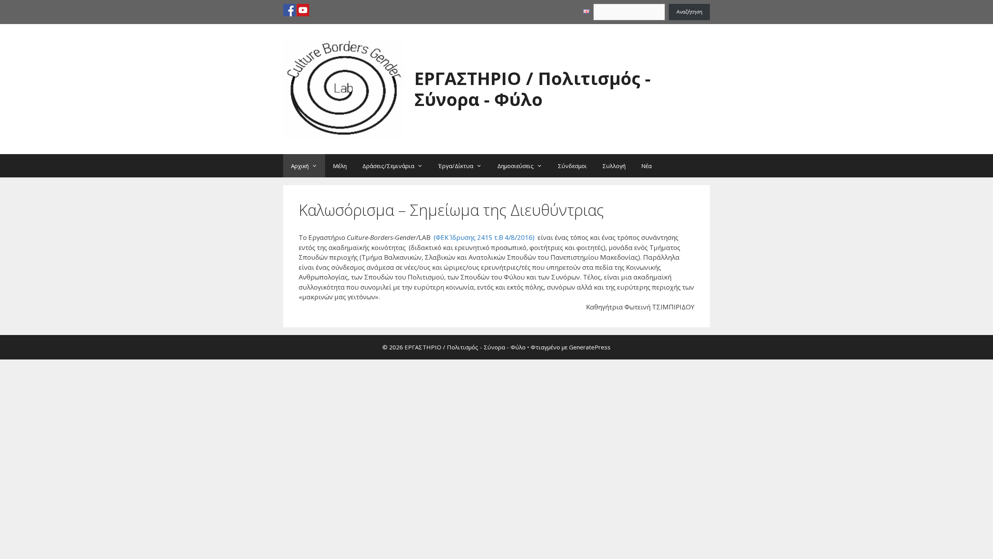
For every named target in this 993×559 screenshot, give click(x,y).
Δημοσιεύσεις (515, 166)
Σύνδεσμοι (572, 166)
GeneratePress (590, 347)
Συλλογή (614, 166)
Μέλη (340, 166)
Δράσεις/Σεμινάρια (388, 166)
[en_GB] (586, 11)
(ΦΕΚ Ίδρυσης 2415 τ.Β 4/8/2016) (484, 237)
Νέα (646, 166)
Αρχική (300, 166)
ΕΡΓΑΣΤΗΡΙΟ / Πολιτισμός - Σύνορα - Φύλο (532, 88)
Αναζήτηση (689, 11)
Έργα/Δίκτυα (455, 166)
